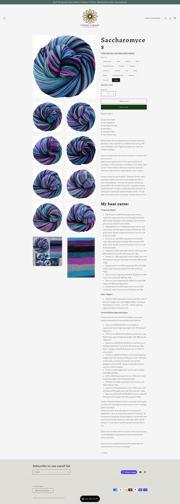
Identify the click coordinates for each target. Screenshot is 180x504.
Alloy (106, 75)
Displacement (109, 66)
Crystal (118, 71)
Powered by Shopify (59, 498)
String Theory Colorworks (45, 498)
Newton (133, 75)
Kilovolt (107, 80)
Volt (128, 71)
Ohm (136, 71)
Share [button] (105, 453)
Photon (122, 66)
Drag (116, 80)
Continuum (108, 61)
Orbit (139, 61)
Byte (119, 61)
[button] (4, 18)
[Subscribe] (68, 472)
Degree (133, 66)
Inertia (128, 61)
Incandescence (119, 75)
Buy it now (124, 107)
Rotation (107, 71)
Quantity (104, 89)
